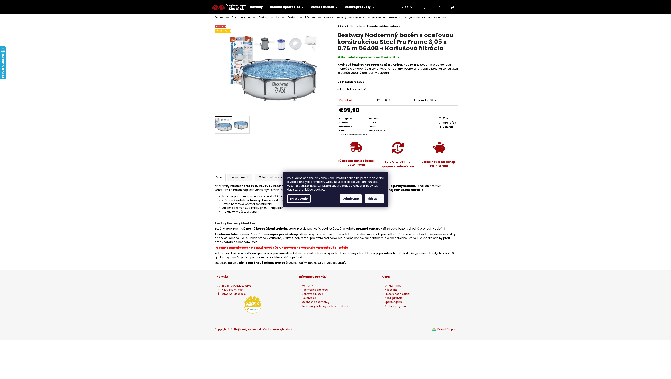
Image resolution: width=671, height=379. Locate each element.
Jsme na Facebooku (234, 294)
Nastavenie (299, 199)
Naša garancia (393, 298)
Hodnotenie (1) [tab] (240, 177)
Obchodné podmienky (315, 302)
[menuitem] (256, 7)
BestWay (430, 100)
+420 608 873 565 (233, 289)
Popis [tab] (219, 177)
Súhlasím (374, 199)
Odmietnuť (351, 199)
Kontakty (307, 285)
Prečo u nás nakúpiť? (397, 294)
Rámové (374, 118)
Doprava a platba (312, 294)
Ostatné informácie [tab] (271, 177)
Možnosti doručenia (350, 82)
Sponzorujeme (394, 302)
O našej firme (393, 285)
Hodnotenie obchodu (315, 289)
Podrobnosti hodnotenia (383, 26)
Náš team (391, 289)
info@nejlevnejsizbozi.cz (236, 285)
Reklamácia (309, 298)
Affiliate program (395, 306)
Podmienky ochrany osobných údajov (325, 306)
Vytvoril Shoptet (446, 329)
